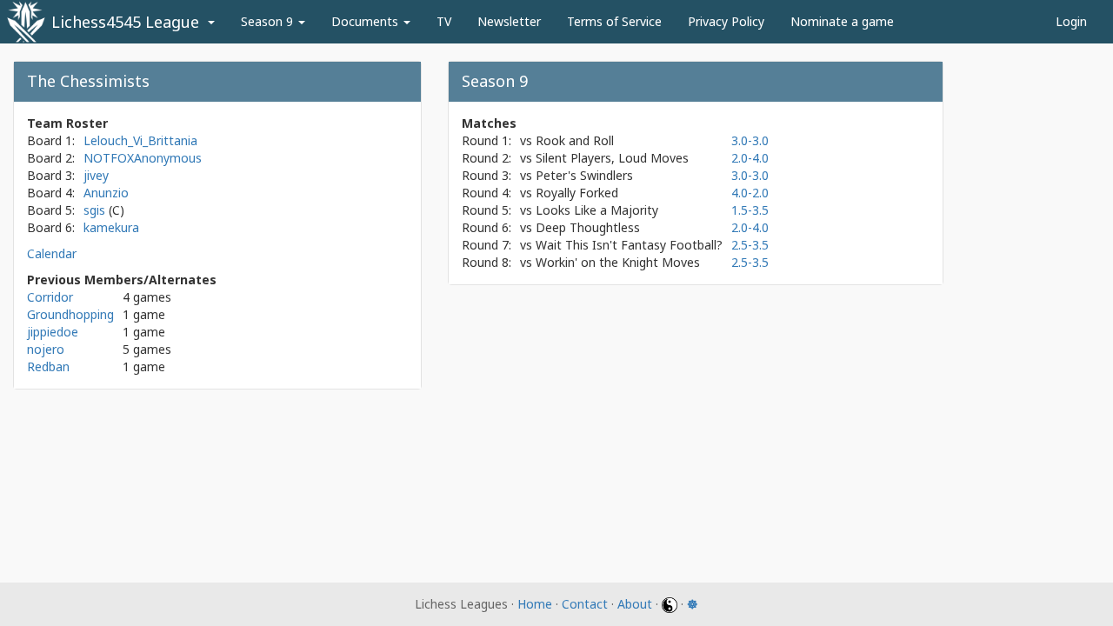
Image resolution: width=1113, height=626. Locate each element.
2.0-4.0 (750, 158)
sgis (96, 210)
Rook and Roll (575, 140)
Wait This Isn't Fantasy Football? (629, 244)
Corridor (50, 297)
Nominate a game (842, 21)
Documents (366, 21)
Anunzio (106, 192)
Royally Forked (577, 192)
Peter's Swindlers (584, 175)
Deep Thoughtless (588, 227)
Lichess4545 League (125, 21)
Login (1071, 21)
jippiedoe (52, 331)
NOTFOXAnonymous (142, 158)
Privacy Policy (726, 21)
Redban (48, 366)
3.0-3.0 (750, 140)
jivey (96, 175)
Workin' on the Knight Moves (618, 262)
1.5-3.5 (750, 210)
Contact (585, 604)
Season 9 (269, 21)
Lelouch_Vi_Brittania (140, 140)
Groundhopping (70, 314)
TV (444, 21)
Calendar (52, 253)
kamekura (111, 227)
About (634, 604)
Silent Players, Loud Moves (612, 158)
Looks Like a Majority (597, 210)
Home (534, 604)
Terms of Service (614, 21)
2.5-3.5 (750, 244)
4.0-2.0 (750, 192)
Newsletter (509, 21)
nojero (45, 349)
